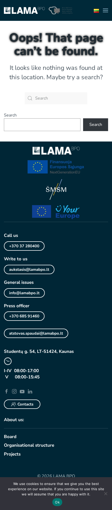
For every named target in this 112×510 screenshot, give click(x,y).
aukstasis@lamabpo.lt (29, 269)
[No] (105, 493)
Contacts (25, 404)
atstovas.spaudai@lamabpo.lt (36, 333)
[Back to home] (24, 10)
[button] (105, 10)
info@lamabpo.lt (24, 293)
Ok (57, 502)
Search (10, 115)
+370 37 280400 (24, 246)
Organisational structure (29, 445)
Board (10, 437)
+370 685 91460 (24, 316)
